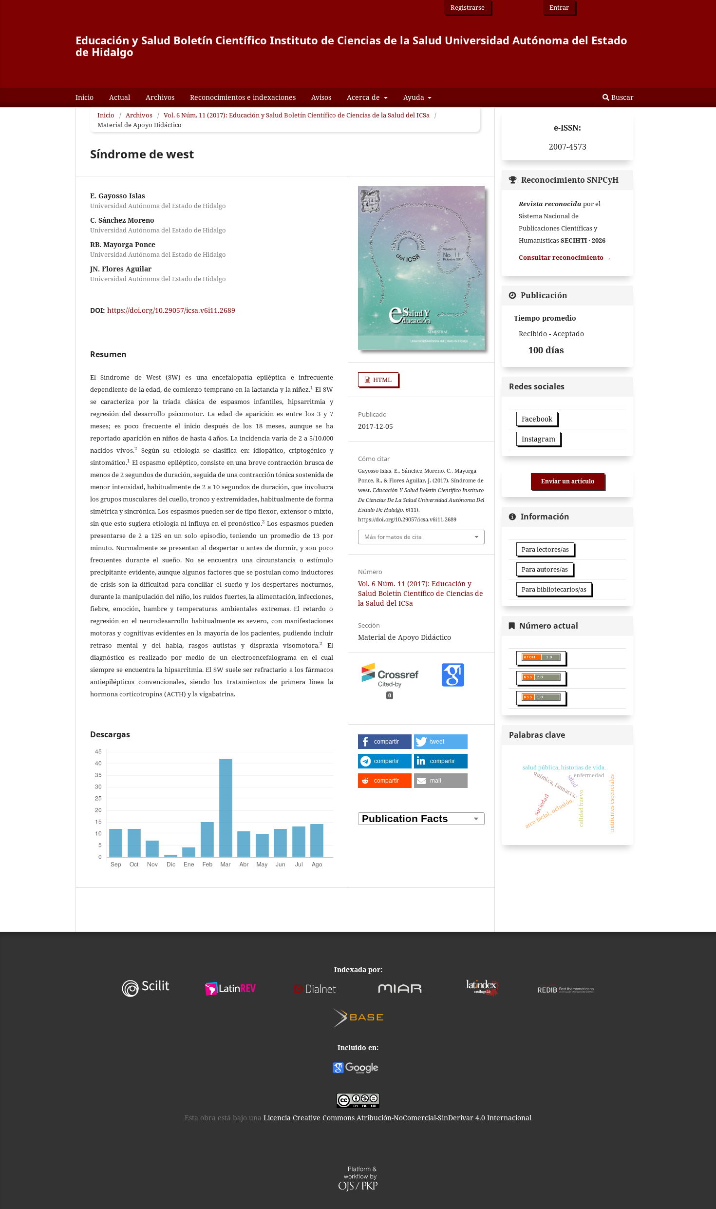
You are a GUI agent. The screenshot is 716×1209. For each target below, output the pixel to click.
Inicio (84, 97)
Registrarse (468, 7)
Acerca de (364, 97)
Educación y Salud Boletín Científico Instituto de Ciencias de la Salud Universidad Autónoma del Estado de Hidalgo (351, 46)
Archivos (160, 97)
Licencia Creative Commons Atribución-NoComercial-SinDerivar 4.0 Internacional (397, 1117)
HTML (382, 379)
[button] (385, 741)
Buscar (621, 97)
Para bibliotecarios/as (554, 589)
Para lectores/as (545, 549)
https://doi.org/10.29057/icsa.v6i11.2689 (171, 310)
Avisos (321, 97)
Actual (119, 97)
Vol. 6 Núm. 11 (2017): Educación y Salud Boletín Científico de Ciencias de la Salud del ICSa (297, 115)
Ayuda (414, 97)
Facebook (537, 418)
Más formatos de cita (393, 537)
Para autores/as (545, 569)
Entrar (559, 7)
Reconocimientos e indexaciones (243, 97)
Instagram (538, 438)
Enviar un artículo (567, 481)
